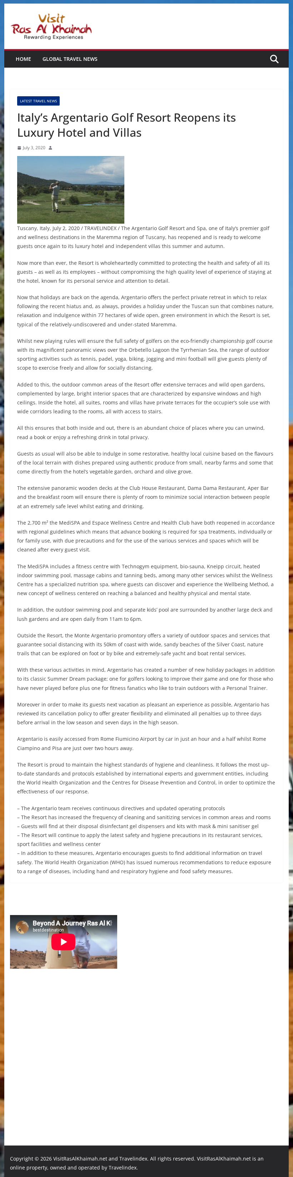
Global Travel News (70, 58)
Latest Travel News (38, 100)
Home (23, 58)
